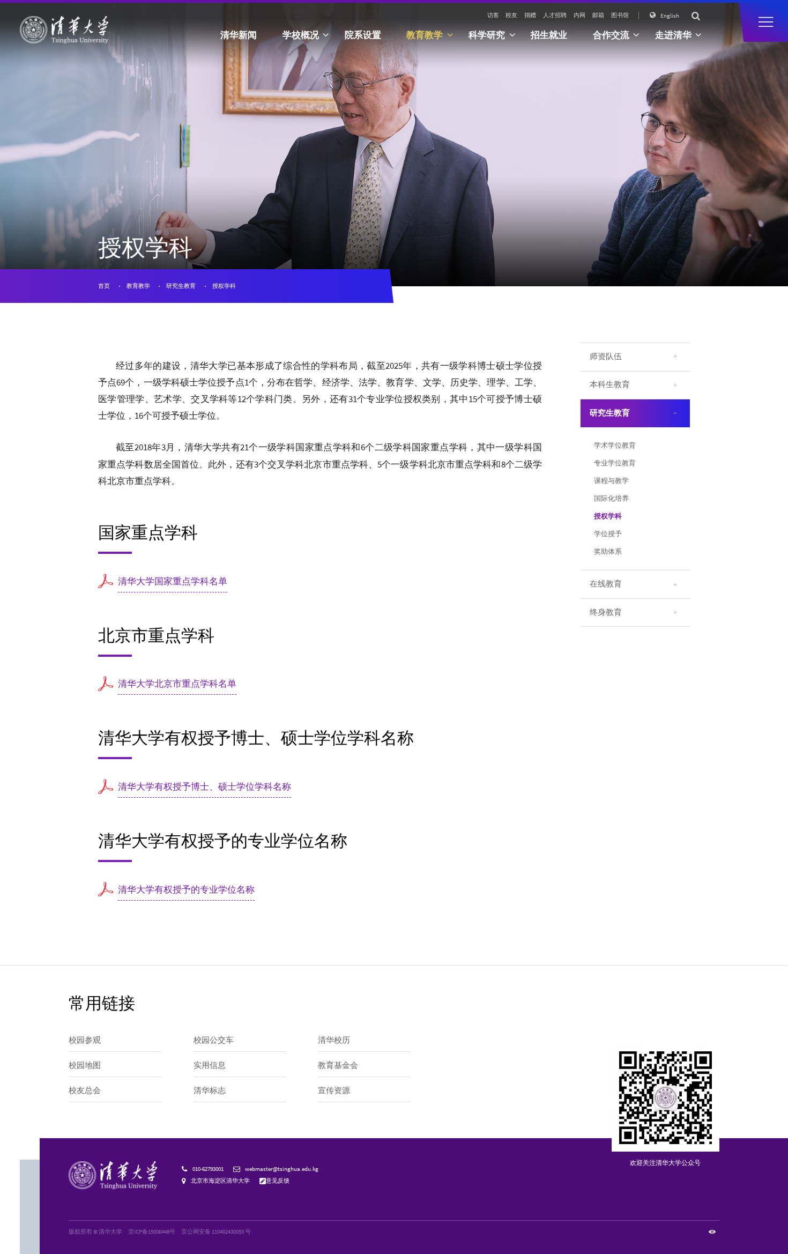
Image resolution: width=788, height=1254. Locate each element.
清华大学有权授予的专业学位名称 (186, 889)
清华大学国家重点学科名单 (172, 581)
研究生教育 (181, 286)
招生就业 (549, 35)
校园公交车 (214, 1040)
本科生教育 (610, 384)
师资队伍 (606, 356)
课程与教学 (611, 480)
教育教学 (138, 286)
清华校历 (334, 1040)
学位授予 (608, 533)
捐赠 (530, 15)
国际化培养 (611, 498)
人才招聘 (555, 15)
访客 (493, 15)
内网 (579, 15)
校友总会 (85, 1090)
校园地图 (85, 1065)
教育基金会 (338, 1065)
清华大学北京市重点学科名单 (177, 683)
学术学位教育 (615, 445)
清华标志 (210, 1090)
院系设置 (363, 35)
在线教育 (606, 584)
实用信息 (210, 1065)
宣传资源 (334, 1090)
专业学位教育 (615, 463)
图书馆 (620, 15)
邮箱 (598, 15)
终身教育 (606, 612)
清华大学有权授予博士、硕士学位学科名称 (204, 786)
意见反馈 (277, 1180)
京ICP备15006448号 (151, 1231)
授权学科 (224, 286)
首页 (104, 286)
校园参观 (85, 1040)
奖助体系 (608, 551)
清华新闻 (238, 35)
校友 (511, 15)
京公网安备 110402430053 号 (216, 1231)
